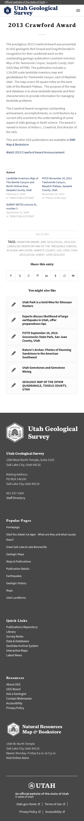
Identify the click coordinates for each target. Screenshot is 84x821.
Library (11, 632)
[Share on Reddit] (64, 276)
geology (70, 242)
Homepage (13, 527)
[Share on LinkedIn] (46, 276)
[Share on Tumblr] (55, 276)
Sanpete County (44, 250)
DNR (43, 242)
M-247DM (12, 250)
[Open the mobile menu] (78, 10)
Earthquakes (13, 576)
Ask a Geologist (16, 694)
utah (66, 250)
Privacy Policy (15, 708)
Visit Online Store (17, 758)
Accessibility (14, 703)
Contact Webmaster (19, 698)
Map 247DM (25, 250)
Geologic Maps (15, 554)
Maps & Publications (18, 561)
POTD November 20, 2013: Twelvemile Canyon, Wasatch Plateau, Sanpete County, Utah (57, 184)
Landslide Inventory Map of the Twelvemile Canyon (41, 246)
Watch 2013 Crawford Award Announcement (35, 152)
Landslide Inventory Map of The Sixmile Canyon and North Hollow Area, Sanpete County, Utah (22, 184)
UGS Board (13, 689)
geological (55, 242)
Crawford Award (28, 242)
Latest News (14, 655)
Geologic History (16, 583)
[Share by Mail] (73, 276)
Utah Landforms (16, 598)
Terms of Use (55, 804)
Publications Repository (22, 627)
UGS (59, 250)
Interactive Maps (17, 650)
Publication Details (17, 569)
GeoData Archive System (22, 646)
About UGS (13, 684)
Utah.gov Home (28, 804)
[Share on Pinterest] (37, 276)
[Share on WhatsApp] (28, 276)
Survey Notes (14, 636)
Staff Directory (15, 498)
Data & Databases (17, 641)
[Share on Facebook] (10, 276)
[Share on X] (20, 276)
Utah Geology (55, 255)
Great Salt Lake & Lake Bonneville (26, 547)
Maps (9, 590)
